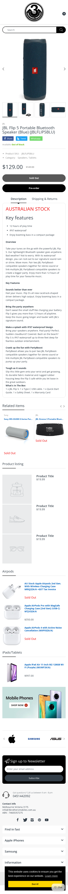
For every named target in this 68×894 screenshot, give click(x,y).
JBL (3, 123)
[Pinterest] (39, 819)
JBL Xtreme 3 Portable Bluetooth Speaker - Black (50, 419)
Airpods (8, 571)
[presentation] (60, 406)
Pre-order (34, 188)
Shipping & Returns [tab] (44, 199)
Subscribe (34, 778)
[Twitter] (25, 819)
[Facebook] (17, 819)
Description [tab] (18, 199)
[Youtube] (46, 819)
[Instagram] (32, 819)
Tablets (32, 157)
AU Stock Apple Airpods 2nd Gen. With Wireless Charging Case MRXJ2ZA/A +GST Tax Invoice (43, 586)
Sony (6, 415)
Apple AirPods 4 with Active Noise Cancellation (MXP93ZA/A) (43, 629)
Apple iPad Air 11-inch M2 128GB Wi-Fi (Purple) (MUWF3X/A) (44, 666)
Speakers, (23, 157)
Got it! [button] (35, 884)
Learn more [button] (51, 876)
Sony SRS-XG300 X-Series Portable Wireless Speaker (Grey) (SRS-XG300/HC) (18, 419)
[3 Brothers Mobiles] (34, 11)
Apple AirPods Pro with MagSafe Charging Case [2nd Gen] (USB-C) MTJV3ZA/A (42, 608)
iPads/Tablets (12, 652)
